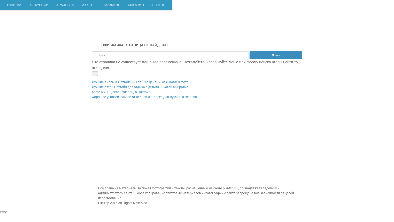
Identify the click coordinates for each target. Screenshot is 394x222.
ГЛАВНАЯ (15, 5)
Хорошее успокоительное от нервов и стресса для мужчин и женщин (144, 97)
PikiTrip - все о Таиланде (149, 24)
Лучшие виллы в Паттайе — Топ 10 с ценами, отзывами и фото (140, 82)
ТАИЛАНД (111, 5)
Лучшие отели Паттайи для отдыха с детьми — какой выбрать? (140, 87)
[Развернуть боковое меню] (95, 74)
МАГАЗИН (136, 5)
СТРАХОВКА (64, 5)
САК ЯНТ (87, 5)
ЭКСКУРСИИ (38, 5)
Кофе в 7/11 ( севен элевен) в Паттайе (121, 92)
